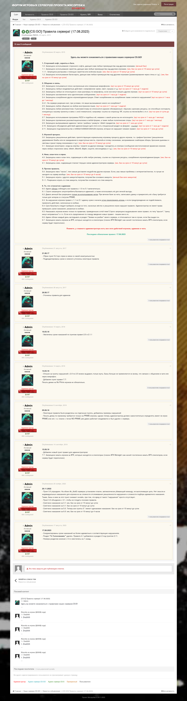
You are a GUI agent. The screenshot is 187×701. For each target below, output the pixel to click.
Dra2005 (27, 614)
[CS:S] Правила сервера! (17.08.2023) (35, 598)
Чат (24, 19)
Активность (29, 14)
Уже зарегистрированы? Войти (145, 4)
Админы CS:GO (51, 19)
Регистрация (169, 4)
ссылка (134, 125)
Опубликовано (53, 52)
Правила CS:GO (67, 14)
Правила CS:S (47, 14)
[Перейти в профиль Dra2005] (17, 616)
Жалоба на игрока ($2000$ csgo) (33, 612)
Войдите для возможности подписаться (139, 31)
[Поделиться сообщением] (170, 52)
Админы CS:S (35, 19)
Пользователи (85, 681)
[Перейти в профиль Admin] (16, 32)
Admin (35, 35)
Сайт (16, 14)
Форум (15, 19)
